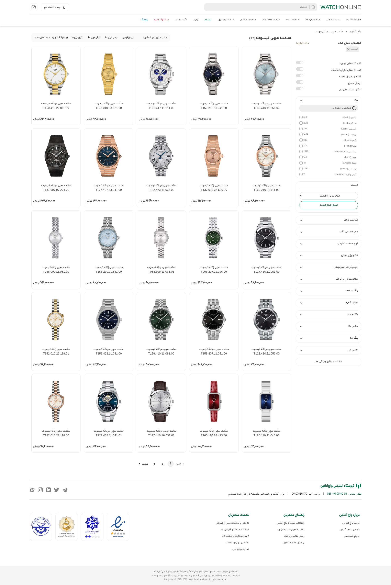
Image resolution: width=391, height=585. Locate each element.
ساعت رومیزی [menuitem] (226, 20)
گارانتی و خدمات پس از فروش (232, 523)
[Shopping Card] (33, 7)
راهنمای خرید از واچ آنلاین (290, 523)
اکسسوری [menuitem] (181, 20)
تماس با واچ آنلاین (350, 529)
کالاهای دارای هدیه (350, 77)
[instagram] (40, 489)
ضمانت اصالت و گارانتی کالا (234, 529)
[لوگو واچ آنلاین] (341, 7)
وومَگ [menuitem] (144, 20)
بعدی (145, 464)
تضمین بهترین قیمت (237, 542)
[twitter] (56, 489)
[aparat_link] (32, 489)
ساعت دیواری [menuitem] (248, 20)
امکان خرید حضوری (350, 90)
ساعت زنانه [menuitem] (292, 20)
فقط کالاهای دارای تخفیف (346, 70)
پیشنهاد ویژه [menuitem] (161, 20)
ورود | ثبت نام (52, 7)
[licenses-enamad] (119, 528)
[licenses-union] (42, 528)
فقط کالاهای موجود (350, 64)
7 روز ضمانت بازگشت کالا (235, 536)
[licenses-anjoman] (94, 528)
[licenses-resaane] (68, 528)
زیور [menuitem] (195, 20)
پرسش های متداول (293, 542)
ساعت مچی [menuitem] (332, 20)
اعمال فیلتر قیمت (329, 205)
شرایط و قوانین (240, 549)
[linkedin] (48, 489)
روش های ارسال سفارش (291, 529)
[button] (328, 101)
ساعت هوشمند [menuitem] (271, 20)
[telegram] (64, 489)
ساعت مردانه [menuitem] (312, 20)
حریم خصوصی (352, 536)
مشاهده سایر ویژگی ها (328, 362)
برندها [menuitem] (207, 20)
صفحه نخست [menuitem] (353, 20)
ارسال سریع (354, 83)
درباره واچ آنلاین (351, 523)
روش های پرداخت (294, 536)
